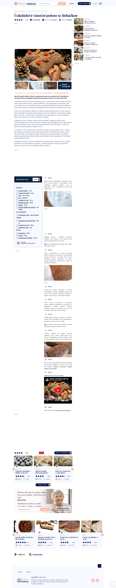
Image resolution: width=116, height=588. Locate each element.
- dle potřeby (29, 215)
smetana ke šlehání (25, 238)
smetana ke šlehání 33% (27, 221)
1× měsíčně (38, 506)
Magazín (71, 3)
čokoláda (22, 233)
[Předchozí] (13, 469)
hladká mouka (23, 202)
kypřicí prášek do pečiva (27, 207)
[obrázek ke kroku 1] (58, 199)
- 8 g (25, 227)
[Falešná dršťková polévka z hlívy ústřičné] (24, 526)
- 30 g (26, 202)
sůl (20, 198)
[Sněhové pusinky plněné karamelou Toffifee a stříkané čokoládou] (43, 461)
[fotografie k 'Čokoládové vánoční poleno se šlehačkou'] (21, 85)
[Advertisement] (43, 36)
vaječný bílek (23, 191)
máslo (21, 235)
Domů (16, 11)
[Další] (72, 469)
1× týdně (29, 506)
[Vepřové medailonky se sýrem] (91, 526)
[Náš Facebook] (97, 580)
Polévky (17, 535)
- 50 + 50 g (24, 195)
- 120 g (24, 233)
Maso (84, 535)
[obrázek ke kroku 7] (58, 349)
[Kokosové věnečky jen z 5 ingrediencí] (63, 461)
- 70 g (23, 235)
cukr (20, 195)
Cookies (28, 572)
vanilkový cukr (24, 200)
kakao (21, 205)
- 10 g (26, 200)
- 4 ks (25, 191)
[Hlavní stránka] (25, 3)
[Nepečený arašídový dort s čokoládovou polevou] (46, 526)
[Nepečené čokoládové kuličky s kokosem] (23, 461)
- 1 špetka (23, 198)
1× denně (22, 506)
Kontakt (19, 572)
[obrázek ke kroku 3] (58, 273)
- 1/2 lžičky (29, 208)
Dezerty (40, 535)
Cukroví (21, 11)
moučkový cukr (24, 215)
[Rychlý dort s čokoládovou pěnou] (69, 526)
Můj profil (95, 3)
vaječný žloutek (24, 193)
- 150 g (29, 222)
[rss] (93, 580)
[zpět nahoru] (99, 566)
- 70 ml (28, 238)
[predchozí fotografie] (14, 65)
